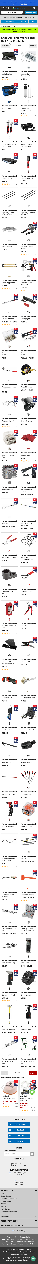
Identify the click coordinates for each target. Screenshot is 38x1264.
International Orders (9, 1212)
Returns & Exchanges (9, 1199)
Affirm (3, 1204)
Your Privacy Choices (14, 1239)
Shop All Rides (31, 1244)
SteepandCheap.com (19, 1254)
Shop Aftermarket (9, 21)
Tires (32, 21)
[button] (19, 1141)
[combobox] (33, 46)
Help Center (5, 1209)
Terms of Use (12, 1237)
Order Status (6, 1196)
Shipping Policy (30, 1239)
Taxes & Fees (9, 1242)
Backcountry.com (10, 1252)
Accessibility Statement (25, 1242)
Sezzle (3, 1206)
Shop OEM (23, 21)
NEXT (32, 1073)
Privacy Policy (25, 1237)
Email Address (10, 1151)
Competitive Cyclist (27, 1252)
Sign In (3, 1193)
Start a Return (6, 1201)
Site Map (5, 1244)
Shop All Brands (17, 1244)
